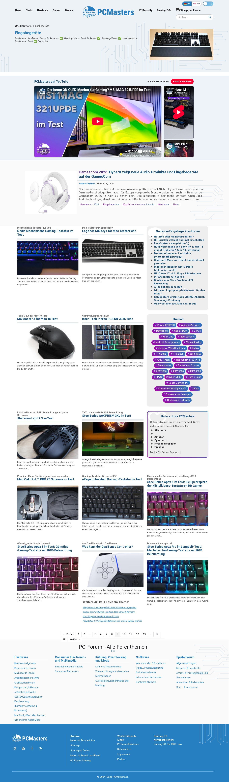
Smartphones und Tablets (69, 666)
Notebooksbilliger (165, 443)
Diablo (195, 348)
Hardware (42, 10)
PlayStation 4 (187, 336)
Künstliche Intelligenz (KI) (172, 388)
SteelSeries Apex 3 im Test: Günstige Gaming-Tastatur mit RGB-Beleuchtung (44, 548)
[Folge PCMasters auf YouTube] (23, 748)
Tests (29, 10)
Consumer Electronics (67, 671)
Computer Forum (191, 10)
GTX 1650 (195, 353)
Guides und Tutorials (178, 400)
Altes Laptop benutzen (168, 286)
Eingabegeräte (111, 204)
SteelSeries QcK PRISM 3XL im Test (106, 415)
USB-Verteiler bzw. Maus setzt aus (175, 303)
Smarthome (164, 365)
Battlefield (162, 330)
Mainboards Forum (24, 673)
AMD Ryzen (163, 359)
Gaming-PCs (164, 10)
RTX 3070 (161, 371)
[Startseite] (16, 25)
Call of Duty (180, 330)
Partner (121, 759)
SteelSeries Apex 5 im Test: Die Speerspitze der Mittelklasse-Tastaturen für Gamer (177, 483)
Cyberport (160, 440)
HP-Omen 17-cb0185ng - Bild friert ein (177, 273)
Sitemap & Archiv (80, 750)
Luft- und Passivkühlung (108, 666)
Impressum (123, 754)
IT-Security (145, 10)
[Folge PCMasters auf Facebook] (32, 748)
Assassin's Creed (190, 325)
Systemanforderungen (178, 394)
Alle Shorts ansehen (158, 81)
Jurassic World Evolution (172, 348)
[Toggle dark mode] (208, 4)
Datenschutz (124, 749)
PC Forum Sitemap (80, 760)
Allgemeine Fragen (186, 663)
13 (144, 634)
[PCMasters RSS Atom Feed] (40, 748)
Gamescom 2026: (94, 172)
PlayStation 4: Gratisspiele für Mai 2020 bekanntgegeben (109, 607)
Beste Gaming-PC (178, 382)
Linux (196, 388)
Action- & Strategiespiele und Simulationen (192, 675)
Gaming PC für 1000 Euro (168, 744)
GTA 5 (197, 330)
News (18, 10)
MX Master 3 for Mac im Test (37, 319)
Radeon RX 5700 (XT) (188, 359)
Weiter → (75, 639)
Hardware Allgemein (25, 663)
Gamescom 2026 (89, 204)
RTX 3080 (178, 371)
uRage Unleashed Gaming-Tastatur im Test (112, 479)
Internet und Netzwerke (148, 677)
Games (69, 10)
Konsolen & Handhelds (188, 668)
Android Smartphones (167, 342)
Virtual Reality (194, 342)
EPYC (159, 377)
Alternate (160, 430)
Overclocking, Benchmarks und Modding (112, 683)
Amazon (159, 436)
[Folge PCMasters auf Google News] (14, 748)
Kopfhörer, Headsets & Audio (138, 204)
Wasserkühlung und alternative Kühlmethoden (112, 673)
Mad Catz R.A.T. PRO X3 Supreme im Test (45, 479)
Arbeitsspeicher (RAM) (26, 677)
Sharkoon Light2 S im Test (35, 418)
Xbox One (168, 336)
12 (137, 634)
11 (130, 634)
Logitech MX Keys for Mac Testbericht (109, 231)
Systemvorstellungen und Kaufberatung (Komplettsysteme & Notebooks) (28, 704)
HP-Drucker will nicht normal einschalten (179, 240)
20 (64, 639)
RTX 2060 (161, 353)
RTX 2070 (178, 353)
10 (123, 634)
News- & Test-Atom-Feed (85, 755)
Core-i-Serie (194, 377)
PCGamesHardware (128, 744)
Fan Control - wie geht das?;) (171, 243)
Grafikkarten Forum (24, 682)
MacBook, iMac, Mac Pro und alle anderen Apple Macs (29, 717)
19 (157, 634)
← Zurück (68, 634)
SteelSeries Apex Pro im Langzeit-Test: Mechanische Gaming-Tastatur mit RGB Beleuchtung (174, 550)
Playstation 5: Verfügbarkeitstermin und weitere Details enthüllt (112, 621)
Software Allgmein (146, 682)
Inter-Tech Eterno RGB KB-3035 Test (107, 319)
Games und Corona (188, 365)
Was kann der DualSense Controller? (107, 546)
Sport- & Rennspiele (187, 687)
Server (56, 10)
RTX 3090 (195, 371)
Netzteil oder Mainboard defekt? (174, 236)
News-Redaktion (87, 184)
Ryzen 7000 (174, 377)
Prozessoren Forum (25, 668)
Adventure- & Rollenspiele (190, 682)
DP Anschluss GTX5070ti (169, 276)
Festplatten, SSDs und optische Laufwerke (26, 689)
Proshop (159, 447)
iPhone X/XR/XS (166, 325)
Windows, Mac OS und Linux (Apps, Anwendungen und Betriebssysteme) (151, 668)
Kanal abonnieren (182, 81)
